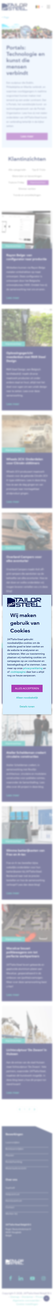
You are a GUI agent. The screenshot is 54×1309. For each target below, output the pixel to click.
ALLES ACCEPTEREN (27, 688)
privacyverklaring (33, 668)
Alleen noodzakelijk (27, 697)
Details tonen (27, 706)
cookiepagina (18, 672)
